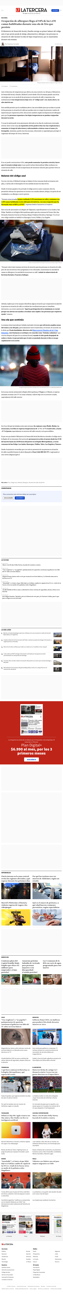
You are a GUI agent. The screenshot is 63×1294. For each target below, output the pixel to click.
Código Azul (14, 482)
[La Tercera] (9, 1234)
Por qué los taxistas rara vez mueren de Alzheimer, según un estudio (45, 879)
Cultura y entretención (40, 1113)
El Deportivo (36, 1067)
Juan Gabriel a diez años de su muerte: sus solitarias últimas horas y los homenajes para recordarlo (46, 1143)
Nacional (4, 18)
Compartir (5, 86)
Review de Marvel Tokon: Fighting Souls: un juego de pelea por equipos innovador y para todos (15, 1152)
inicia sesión (8, 498)
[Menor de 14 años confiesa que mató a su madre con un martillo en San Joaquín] (57, 648)
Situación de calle (33, 482)
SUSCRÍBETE (31, 760)
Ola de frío (42, 482)
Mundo (3, 1159)
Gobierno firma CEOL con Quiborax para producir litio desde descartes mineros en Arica (46, 1022)
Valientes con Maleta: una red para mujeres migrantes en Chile (45, 1162)
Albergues (25, 482)
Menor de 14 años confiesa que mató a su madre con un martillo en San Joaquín (25, 647)
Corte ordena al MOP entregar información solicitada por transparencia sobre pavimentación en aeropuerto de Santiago (25, 654)
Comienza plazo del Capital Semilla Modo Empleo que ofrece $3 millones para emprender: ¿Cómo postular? (10, 966)
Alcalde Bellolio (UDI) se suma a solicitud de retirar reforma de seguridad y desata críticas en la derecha (31, 590)
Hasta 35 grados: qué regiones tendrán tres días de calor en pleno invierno (15, 1097)
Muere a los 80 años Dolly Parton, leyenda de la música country (21, 565)
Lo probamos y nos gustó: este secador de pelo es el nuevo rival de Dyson (46, 1193)
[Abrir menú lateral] (2, 10)
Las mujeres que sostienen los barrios (43, 1200)
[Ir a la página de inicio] (31, 10)
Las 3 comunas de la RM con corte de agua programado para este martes (52, 964)
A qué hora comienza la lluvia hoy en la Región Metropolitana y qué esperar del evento (15, 1072)
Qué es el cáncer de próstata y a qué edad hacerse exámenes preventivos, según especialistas (45, 905)
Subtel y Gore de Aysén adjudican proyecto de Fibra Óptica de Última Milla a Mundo (46, 1059)
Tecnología (5, 1113)
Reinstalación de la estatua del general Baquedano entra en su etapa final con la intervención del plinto (25, 668)
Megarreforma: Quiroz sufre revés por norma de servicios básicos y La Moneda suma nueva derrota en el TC (30, 577)
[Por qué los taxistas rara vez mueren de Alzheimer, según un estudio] (47, 891)
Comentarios (14, 86)
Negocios (35, 1017)
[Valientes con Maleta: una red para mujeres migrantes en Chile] (47, 1180)
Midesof (20, 482)
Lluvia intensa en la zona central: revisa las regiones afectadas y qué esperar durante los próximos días (15, 879)
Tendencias (5, 1067)
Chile (3, 1017)
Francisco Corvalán (13, 44)
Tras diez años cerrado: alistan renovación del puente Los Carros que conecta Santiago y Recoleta (27, 661)
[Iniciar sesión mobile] (61, 10)
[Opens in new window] (42, 1234)
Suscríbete (20, 498)
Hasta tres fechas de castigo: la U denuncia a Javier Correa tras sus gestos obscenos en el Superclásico (45, 1072)
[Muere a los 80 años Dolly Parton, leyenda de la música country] (47, 1130)
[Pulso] (25, 1234)
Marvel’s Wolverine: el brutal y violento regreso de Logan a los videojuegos (14, 905)
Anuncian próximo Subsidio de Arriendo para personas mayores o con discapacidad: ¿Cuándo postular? (31, 966)
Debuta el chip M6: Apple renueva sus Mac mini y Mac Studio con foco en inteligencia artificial (15, 1118)
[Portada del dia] (31, 734)
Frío (9, 482)
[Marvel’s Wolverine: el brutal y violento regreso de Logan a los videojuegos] (16, 917)
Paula (34, 1159)
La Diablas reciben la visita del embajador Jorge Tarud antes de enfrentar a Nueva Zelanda (45, 1098)
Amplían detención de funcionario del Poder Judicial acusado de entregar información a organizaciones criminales (28, 640)
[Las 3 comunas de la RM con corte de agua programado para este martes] (52, 979)
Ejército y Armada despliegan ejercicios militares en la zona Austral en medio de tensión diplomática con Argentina (27, 634)
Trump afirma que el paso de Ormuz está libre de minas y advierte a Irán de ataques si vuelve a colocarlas (15, 1194)
